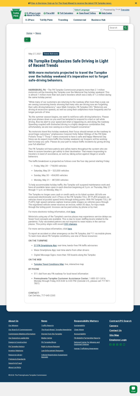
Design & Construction (17, 342)
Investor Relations (15, 350)
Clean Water (79, 329)
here (73, 211)
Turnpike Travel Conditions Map (49, 264)
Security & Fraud (15, 363)
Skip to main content (34, 10)
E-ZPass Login (33, 13)
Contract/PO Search (120, 321)
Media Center (46, 338)
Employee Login (118, 339)
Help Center (106, 13)
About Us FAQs (33, 15)
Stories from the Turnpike (51, 334)
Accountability (80, 334)
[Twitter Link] (114, 344)
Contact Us (115, 330)
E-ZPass (30, 20)
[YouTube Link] (124, 344)
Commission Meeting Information (21, 334)
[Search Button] (125, 28)
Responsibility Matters (86, 321)
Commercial (79, 20)
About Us (13, 321)
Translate (125, 9)
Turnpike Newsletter (56, 329)
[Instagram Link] (117, 344)
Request (50, 346)
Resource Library (15, 355)
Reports (87, 338)
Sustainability (79, 325)
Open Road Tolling (87, 13)
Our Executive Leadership (18, 338)
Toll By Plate (46, 20)
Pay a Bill (50, 13)
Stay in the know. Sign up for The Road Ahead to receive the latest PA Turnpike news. (71, 3)
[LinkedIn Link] (121, 344)
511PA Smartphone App (45, 245)
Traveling (63, 20)
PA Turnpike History (16, 346)
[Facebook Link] (110, 344)
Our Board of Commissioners (20, 329)
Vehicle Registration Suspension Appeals (54, 356)
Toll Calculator (66, 13)
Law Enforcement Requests (52, 350)
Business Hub (98, 20)
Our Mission (13, 325)
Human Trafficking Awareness (86, 348)
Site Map (114, 335)
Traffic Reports (47, 325)
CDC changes (70, 224)
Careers (113, 325)
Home (29, 33)
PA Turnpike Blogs (48, 342)
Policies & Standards (16, 359)
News (38, 33)
